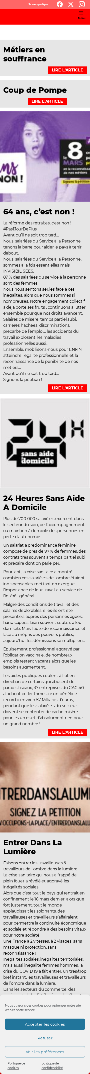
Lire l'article (67, 70)
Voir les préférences (45, 1051)
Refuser (45, 1038)
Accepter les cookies (45, 1024)
